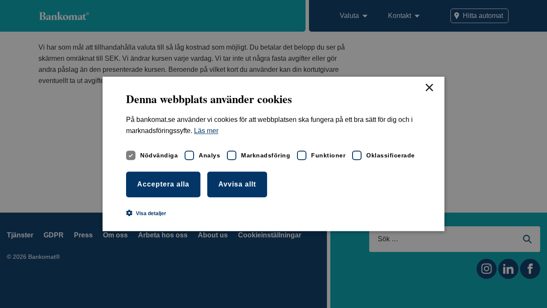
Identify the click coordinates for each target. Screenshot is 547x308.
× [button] (429, 88)
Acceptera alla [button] (163, 184)
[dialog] (273, 154)
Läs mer (206, 131)
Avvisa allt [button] (237, 184)
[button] (146, 213)
